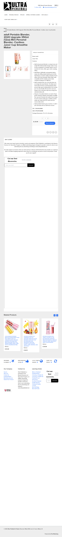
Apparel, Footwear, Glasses (33, 14)
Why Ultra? (8, 139)
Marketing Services (8, 378)
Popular (22, 14)
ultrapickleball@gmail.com (51, 7)
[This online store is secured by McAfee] (7, 390)
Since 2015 (38, 7)
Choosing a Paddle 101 (37, 375)
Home (5, 28)
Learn (5, 14)
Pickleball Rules (36, 373)
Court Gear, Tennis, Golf (10, 19)
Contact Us (6, 375)
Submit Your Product (8, 379)
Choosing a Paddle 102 (37, 376)
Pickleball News (7, 376)
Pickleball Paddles (13, 14)
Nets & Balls (45, 14)
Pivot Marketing (54, 534)
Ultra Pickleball (11, 529)
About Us (6, 373)
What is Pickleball (36, 372)
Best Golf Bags (35, 387)
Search (5, 372)
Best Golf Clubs (35, 388)
